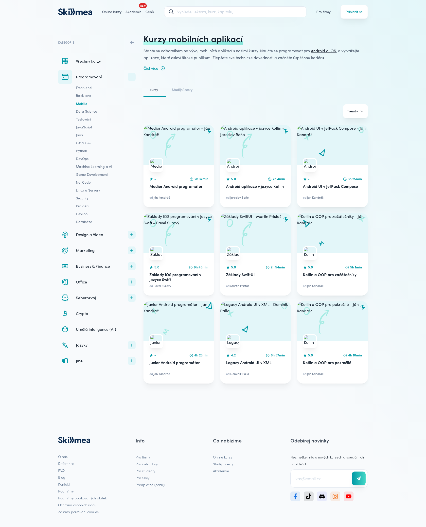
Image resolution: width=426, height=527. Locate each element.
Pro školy (142, 477)
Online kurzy (112, 11)
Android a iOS (323, 50)
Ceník (149, 11)
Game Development (92, 174)
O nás (63, 456)
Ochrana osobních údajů (77, 504)
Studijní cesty (182, 89)
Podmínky (66, 491)
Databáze (84, 221)
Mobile (81, 103)
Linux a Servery (88, 190)
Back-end (83, 95)
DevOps (82, 158)
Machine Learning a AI (94, 166)
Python (81, 150)
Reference (66, 463)
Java (79, 135)
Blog (61, 477)
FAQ (61, 470)
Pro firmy (323, 11)
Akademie (221, 470)
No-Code (83, 182)
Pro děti (82, 206)
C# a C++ (83, 143)
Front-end (84, 87)
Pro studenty (145, 470)
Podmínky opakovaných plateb (82, 497)
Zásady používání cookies (78, 511)
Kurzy (153, 89)
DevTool (82, 213)
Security (82, 198)
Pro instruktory (147, 463)
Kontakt (64, 484)
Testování (83, 119)
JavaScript (84, 127)
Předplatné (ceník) (150, 484)
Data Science (86, 111)
